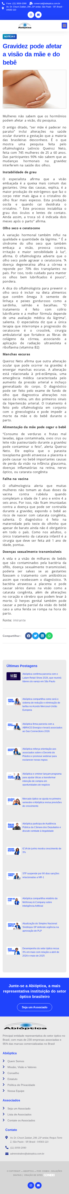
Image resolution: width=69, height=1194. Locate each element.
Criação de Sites (33, 1175)
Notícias (9, 36)
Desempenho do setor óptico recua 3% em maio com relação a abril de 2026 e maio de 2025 (40, 952)
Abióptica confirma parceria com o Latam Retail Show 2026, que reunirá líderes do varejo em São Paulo (41, 678)
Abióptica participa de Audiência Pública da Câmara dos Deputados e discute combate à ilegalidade (41, 827)
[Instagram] (31, 15)
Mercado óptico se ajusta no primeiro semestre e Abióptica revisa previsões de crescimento (42, 802)
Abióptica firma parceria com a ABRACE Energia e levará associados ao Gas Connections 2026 (42, 728)
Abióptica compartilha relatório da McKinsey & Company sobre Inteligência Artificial (40, 902)
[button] (64, 26)
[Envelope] (38, 15)
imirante (20, 620)
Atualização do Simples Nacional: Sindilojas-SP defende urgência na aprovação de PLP (40, 927)
